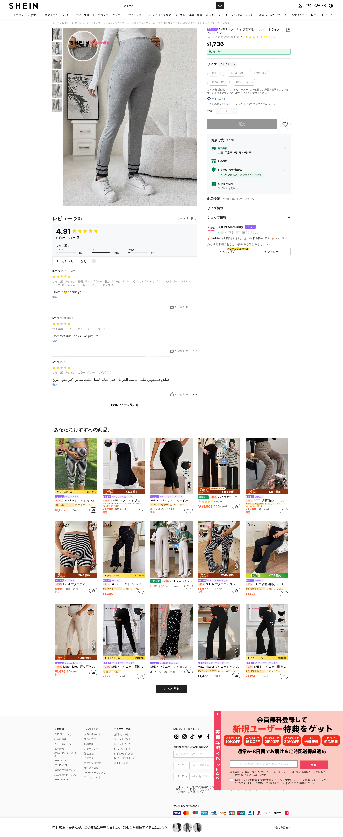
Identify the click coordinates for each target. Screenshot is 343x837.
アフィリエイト (92, 777)
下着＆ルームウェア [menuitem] (268, 15)
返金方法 (89, 753)
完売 (242, 124)
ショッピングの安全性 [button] (230, 169)
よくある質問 (121, 763)
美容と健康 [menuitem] (195, 15)
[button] (324, 5)
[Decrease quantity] (218, 111)
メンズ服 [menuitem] (180, 15)
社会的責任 (60, 739)
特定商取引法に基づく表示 (66, 754)
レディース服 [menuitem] (81, 15)
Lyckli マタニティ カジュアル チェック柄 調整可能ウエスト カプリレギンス (76, 500)
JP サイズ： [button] (225, 64)
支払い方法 (90, 739)
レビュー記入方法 (123, 753)
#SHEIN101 (60, 765)
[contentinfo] (233, 813)
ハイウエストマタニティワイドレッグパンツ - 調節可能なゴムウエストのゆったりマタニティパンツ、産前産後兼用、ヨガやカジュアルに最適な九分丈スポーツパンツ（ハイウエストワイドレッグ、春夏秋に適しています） (219, 497)
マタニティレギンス (149, 23)
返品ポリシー (91, 748)
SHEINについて (62, 734)
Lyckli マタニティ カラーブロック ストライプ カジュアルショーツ (76, 584)
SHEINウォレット (123, 748)
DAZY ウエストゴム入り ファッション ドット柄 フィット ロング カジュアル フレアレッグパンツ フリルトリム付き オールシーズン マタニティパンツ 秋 (124, 584)
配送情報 (89, 744)
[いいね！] (172, 307)
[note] (76, 492)
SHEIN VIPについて (94, 772)
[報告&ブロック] (195, 307)
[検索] (220, 5)
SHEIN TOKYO (62, 760)
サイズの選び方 (92, 767)
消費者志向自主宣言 (65, 770)
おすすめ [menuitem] (33, 15)
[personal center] (300, 5)
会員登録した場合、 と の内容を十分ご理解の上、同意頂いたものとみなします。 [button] (277, 773)
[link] (308, 5)
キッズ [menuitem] (210, 15)
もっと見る (171, 688)
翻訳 (54, 297)
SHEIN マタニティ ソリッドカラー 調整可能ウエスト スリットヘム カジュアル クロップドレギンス (171, 500)
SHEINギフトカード (125, 744)
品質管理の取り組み (65, 775)
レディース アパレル (73, 23)
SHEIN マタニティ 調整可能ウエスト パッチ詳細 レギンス (124, 666)
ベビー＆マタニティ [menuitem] (295, 15)
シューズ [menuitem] (223, 15)
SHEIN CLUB (61, 779)
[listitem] (76, 475)
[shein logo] (23, 5)
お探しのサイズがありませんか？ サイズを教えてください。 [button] (240, 104)
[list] (205, 737)
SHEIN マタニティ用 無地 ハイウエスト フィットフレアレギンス (267, 666)
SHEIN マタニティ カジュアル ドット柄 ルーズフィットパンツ (171, 666)
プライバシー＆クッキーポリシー (270, 772)
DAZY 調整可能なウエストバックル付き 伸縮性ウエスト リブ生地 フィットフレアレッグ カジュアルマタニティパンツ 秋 (267, 500)
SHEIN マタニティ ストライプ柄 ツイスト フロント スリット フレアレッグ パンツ (219, 584)
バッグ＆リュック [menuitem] (242, 15)
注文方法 (89, 758)
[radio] (215, 73)
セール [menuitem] (65, 15)
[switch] (92, 261)
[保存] (285, 124)
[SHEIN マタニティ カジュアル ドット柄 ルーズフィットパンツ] (171, 632)
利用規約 (296, 772)
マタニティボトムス (125, 23)
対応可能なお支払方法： (186, 806)
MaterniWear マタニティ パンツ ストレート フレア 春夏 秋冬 (219, 666)
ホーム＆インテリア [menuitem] (159, 15)
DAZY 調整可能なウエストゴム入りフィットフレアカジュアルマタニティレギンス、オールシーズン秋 (267, 584)
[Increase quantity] (233, 111)
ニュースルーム (62, 744)
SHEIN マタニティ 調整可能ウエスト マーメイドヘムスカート (124, 500)
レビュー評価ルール (124, 758)
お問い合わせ (121, 734)
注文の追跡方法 (92, 763)
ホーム (56, 23)
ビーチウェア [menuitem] (100, 15)
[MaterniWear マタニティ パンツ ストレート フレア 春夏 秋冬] (219, 632)
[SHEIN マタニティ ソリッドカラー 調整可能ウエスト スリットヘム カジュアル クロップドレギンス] (171, 466)
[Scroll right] (331, 15)
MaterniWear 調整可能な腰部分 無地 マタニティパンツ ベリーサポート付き (76, 666)
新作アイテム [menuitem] (50, 15)
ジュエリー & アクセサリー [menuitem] (128, 15)
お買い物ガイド (92, 734)
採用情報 (59, 748)
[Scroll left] (326, 15)
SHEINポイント (122, 739)
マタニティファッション (99, 23)
